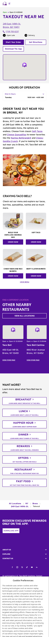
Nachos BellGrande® (21, 138)
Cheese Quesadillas (16, 135)
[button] (24, 550)
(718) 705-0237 (12, 31)
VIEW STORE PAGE (8, 360)
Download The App (13, 49)
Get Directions (35, 42)
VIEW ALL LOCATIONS (25, 315)
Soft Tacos (37, 131)
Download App (11, 531)
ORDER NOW (13, 242)
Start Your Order (13, 42)
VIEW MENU (24, 282)
